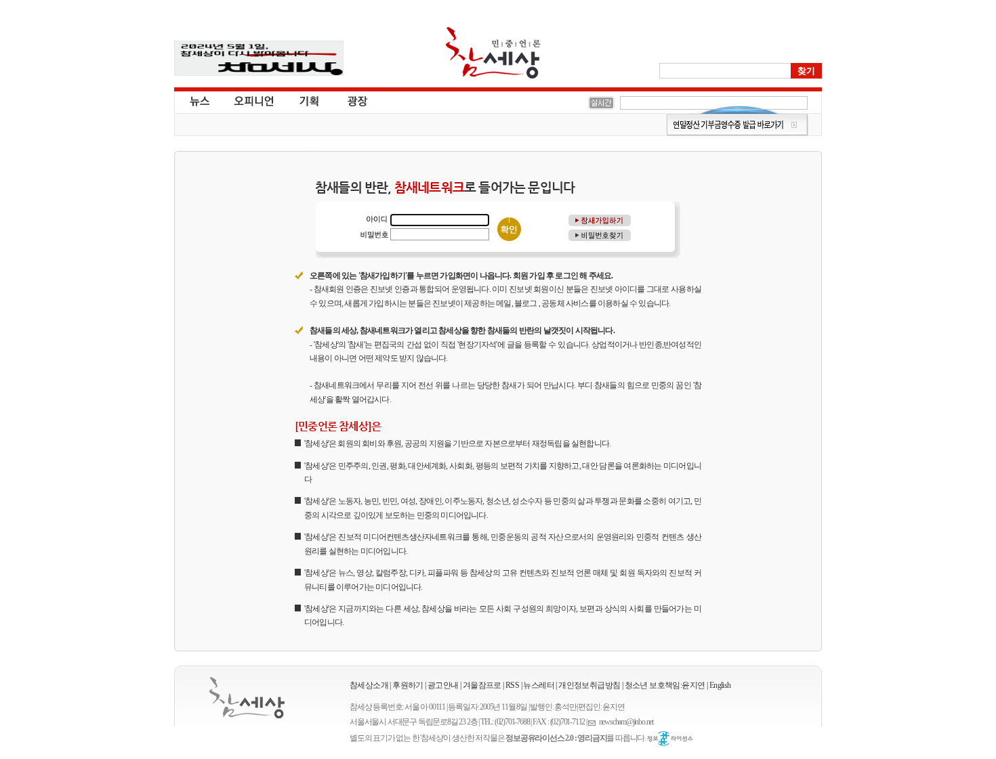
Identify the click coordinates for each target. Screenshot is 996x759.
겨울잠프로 (482, 685)
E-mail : (593, 722)
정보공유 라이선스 (670, 738)
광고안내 (443, 685)
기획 (309, 100)
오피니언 (254, 100)
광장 (348, 100)
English (720, 685)
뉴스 (198, 100)
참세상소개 (369, 685)
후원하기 (407, 685)
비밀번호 (374, 234)
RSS (512, 685)
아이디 (374, 220)
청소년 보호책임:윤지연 (665, 685)
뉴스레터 (538, 685)
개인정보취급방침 (589, 685)
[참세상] (247, 697)
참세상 (493, 53)
